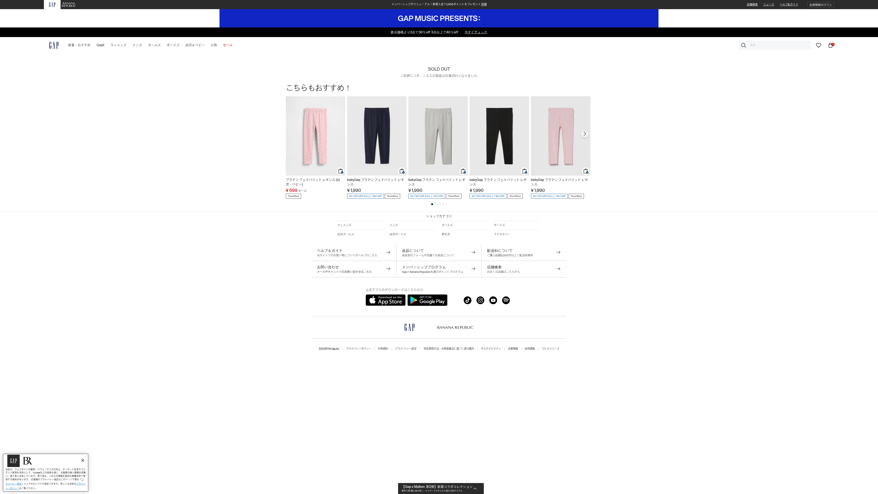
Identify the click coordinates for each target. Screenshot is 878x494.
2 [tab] (435, 204)
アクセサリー (502, 234)
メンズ (394, 225)
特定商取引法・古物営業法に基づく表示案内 (449, 348)
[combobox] (775, 45)
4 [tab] (440, 204)
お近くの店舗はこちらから (503, 272)
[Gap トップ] (51, 45)
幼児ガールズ (345, 234)
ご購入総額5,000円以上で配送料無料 (510, 255)
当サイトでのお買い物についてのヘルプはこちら (347, 255)
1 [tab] (432, 204)
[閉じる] (83, 460)
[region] (45, 473)
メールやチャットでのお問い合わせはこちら (344, 272)
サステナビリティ (491, 348)
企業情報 (513, 348)
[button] (821, 4)
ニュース (768, 4)
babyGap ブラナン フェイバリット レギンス (375, 182)
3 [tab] (438, 204)
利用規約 (383, 348)
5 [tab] (443, 204)
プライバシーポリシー (358, 348)
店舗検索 (752, 4)
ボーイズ (499, 225)
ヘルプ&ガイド (789, 4)
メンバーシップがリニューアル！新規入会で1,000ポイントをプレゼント (439, 4)
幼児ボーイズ (398, 234)
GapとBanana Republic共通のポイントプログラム (432, 272)
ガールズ (447, 225)
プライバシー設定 (406, 348)
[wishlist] (818, 45)
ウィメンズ (344, 225)
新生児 (446, 234)
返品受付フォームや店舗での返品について (428, 255)
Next (585, 133)
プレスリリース (550, 348)
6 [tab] (446, 204)
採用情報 (530, 348)
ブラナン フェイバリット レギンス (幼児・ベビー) (313, 182)
